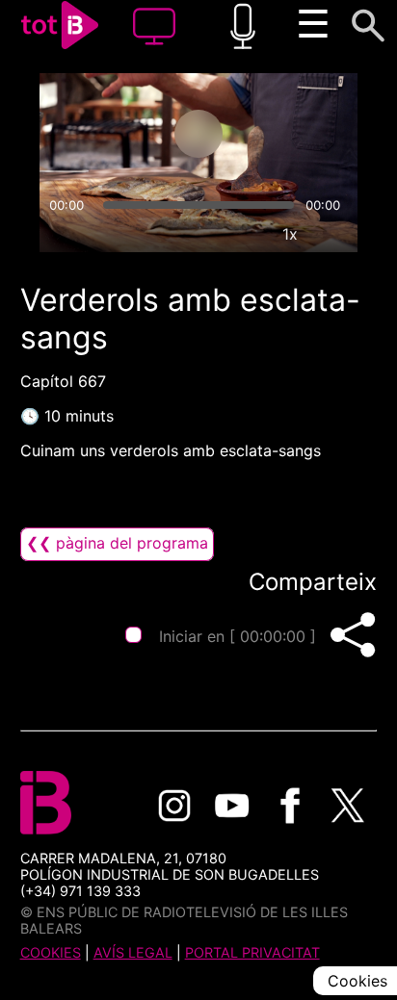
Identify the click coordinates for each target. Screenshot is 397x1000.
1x (290, 234)
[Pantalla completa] (334, 233)
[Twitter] (348, 805)
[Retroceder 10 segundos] (122, 133)
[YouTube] (232, 805)
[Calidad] (245, 233)
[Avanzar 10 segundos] (274, 133)
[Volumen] (62, 233)
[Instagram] (174, 805)
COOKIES (50, 952)
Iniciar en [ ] (237, 636)
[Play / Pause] (198, 134)
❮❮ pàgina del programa (117, 542)
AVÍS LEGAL (132, 952)
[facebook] (290, 805)
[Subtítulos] (201, 233)
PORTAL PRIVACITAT (252, 952)
